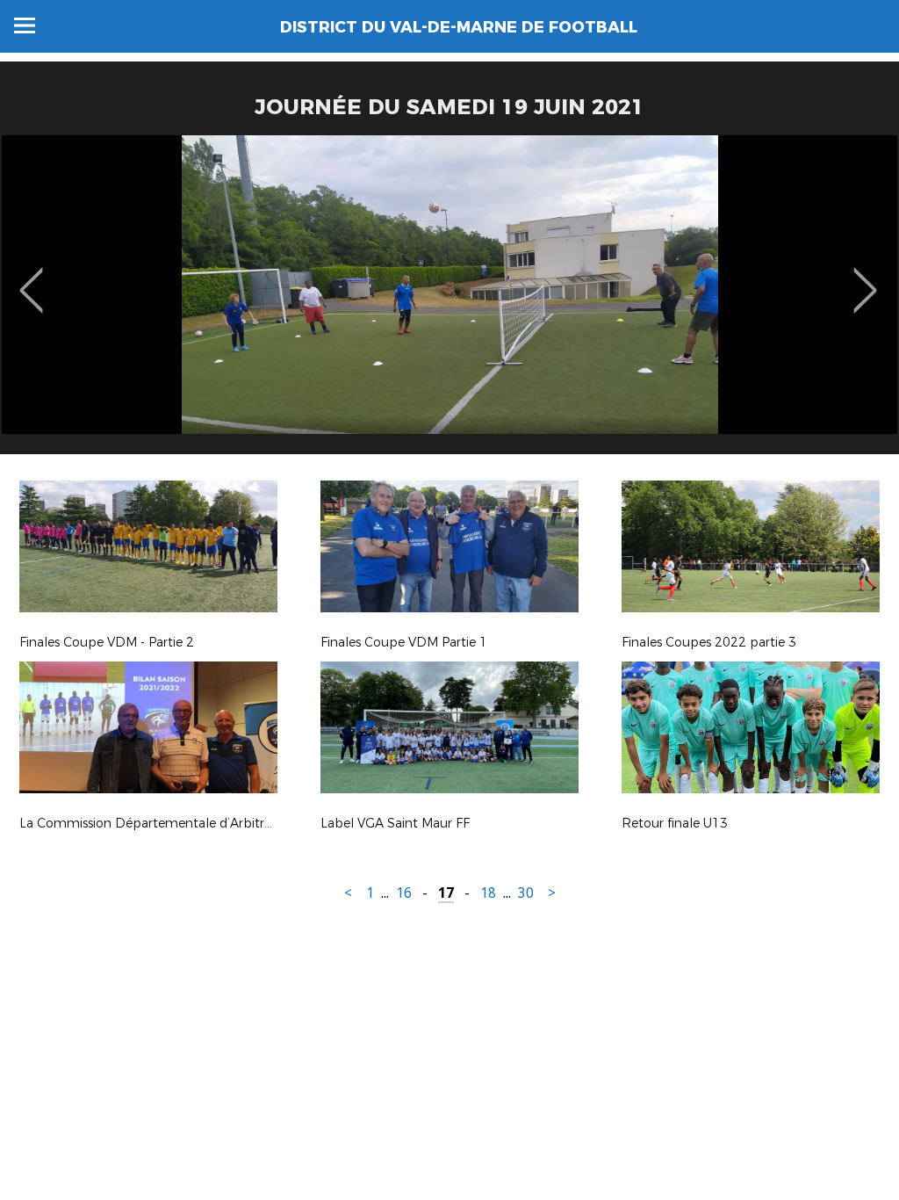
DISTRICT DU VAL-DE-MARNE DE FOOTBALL (458, 27)
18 (488, 893)
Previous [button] (31, 277)
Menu (24, 25)
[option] (449, 301)
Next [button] (865, 277)
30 (526, 893)
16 (404, 893)
